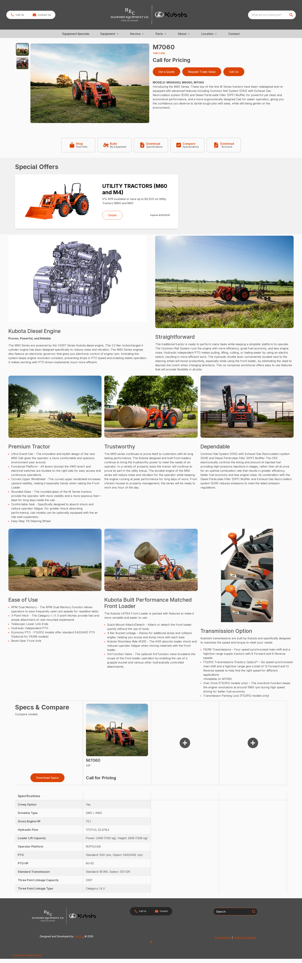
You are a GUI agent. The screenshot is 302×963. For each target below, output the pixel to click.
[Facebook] (151, 941)
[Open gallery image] (89, 83)
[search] (291, 15)
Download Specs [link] (47, 777)
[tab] (22, 49)
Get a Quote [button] (166, 71)
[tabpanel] (89, 84)
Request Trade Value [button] (201, 71)
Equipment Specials (75, 34)
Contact (234, 34)
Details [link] (112, 215)
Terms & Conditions (244, 937)
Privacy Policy (223, 937)
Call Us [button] (234, 71)
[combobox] (272, 15)
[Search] (253, 911)
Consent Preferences (27, 955)
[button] (17, 15)
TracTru (78, 936)
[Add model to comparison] (185, 743)
